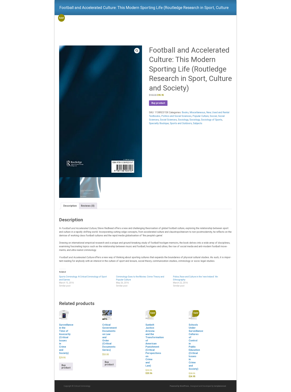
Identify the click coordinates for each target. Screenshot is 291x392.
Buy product (158, 103)
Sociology (183, 119)
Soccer (213, 116)
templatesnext (220, 386)
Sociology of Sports (211, 119)
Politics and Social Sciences (176, 116)
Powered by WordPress (179, 386)
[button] (137, 50)
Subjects (197, 123)
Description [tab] (70, 205)
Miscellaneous (197, 112)
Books (185, 112)
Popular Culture (200, 116)
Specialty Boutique (159, 123)
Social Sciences (168, 119)
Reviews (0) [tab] (87, 205)
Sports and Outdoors (181, 123)
